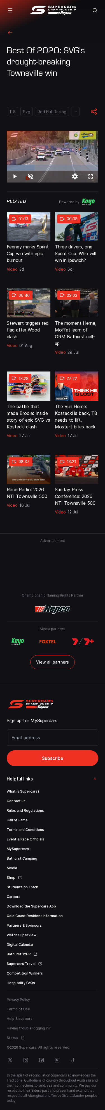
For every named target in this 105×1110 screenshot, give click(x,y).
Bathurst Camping (22, 858)
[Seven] (83, 641)
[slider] (52, 168)
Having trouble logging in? (29, 1028)
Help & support (19, 1018)
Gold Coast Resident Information (35, 916)
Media (12, 868)
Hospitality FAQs (21, 983)
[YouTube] (57, 1060)
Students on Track (22, 887)
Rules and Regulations (25, 810)
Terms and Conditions (25, 830)
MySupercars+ (19, 849)
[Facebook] (41, 1060)
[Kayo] (17, 641)
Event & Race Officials (25, 839)
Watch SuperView (21, 935)
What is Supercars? (23, 791)
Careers (13, 897)
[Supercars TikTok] (72, 1060)
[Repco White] (52, 609)
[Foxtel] (47, 641)
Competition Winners (25, 973)
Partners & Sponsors (24, 925)
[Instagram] (25, 1060)
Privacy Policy (18, 999)
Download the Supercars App (31, 906)
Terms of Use (18, 1009)
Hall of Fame (17, 820)
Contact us (16, 801)
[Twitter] (10, 1060)
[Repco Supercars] (52, 10)
